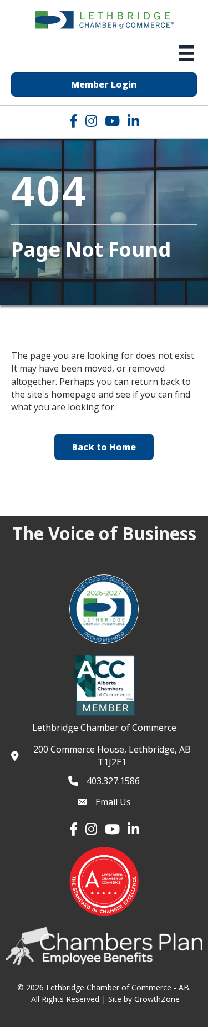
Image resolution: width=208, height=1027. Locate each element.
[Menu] (186, 53)
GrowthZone (157, 999)
